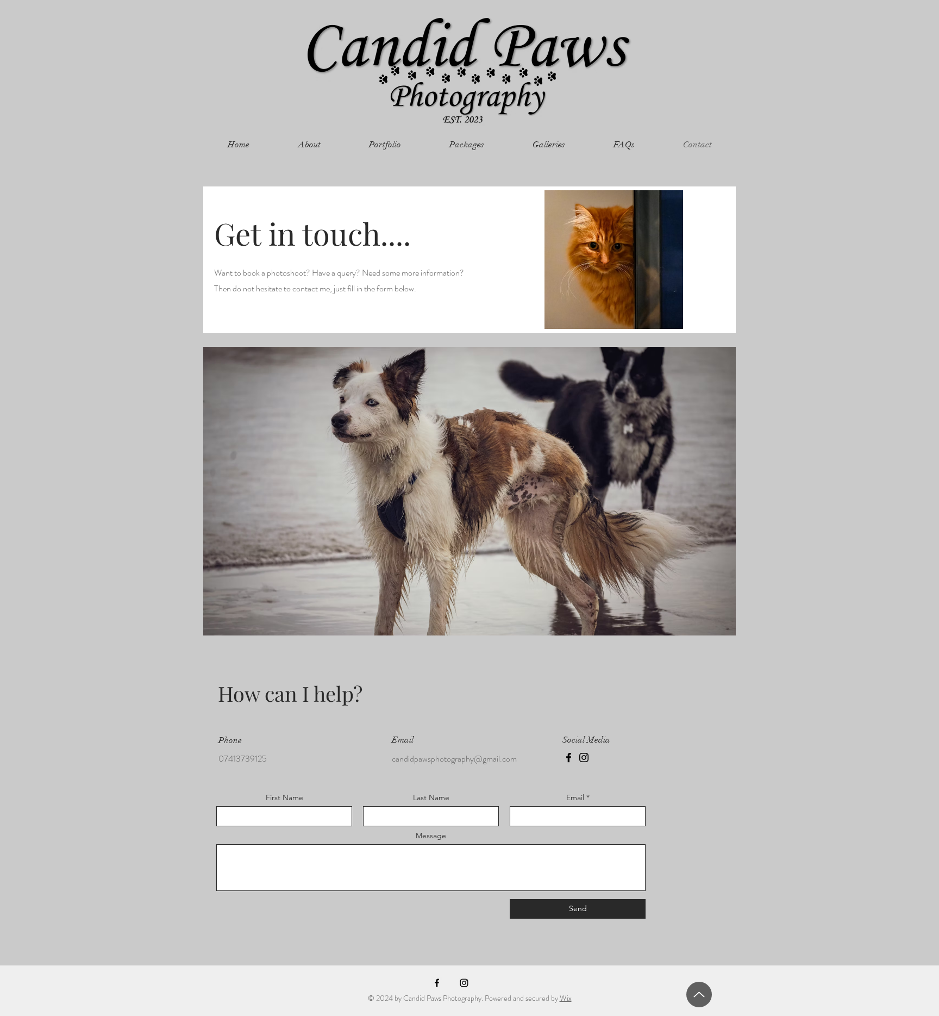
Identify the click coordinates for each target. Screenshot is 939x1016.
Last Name (431, 797)
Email (575, 797)
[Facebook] (568, 757)
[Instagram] (584, 757)
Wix (566, 998)
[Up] (699, 994)
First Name (284, 797)
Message (431, 835)
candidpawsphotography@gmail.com (454, 758)
